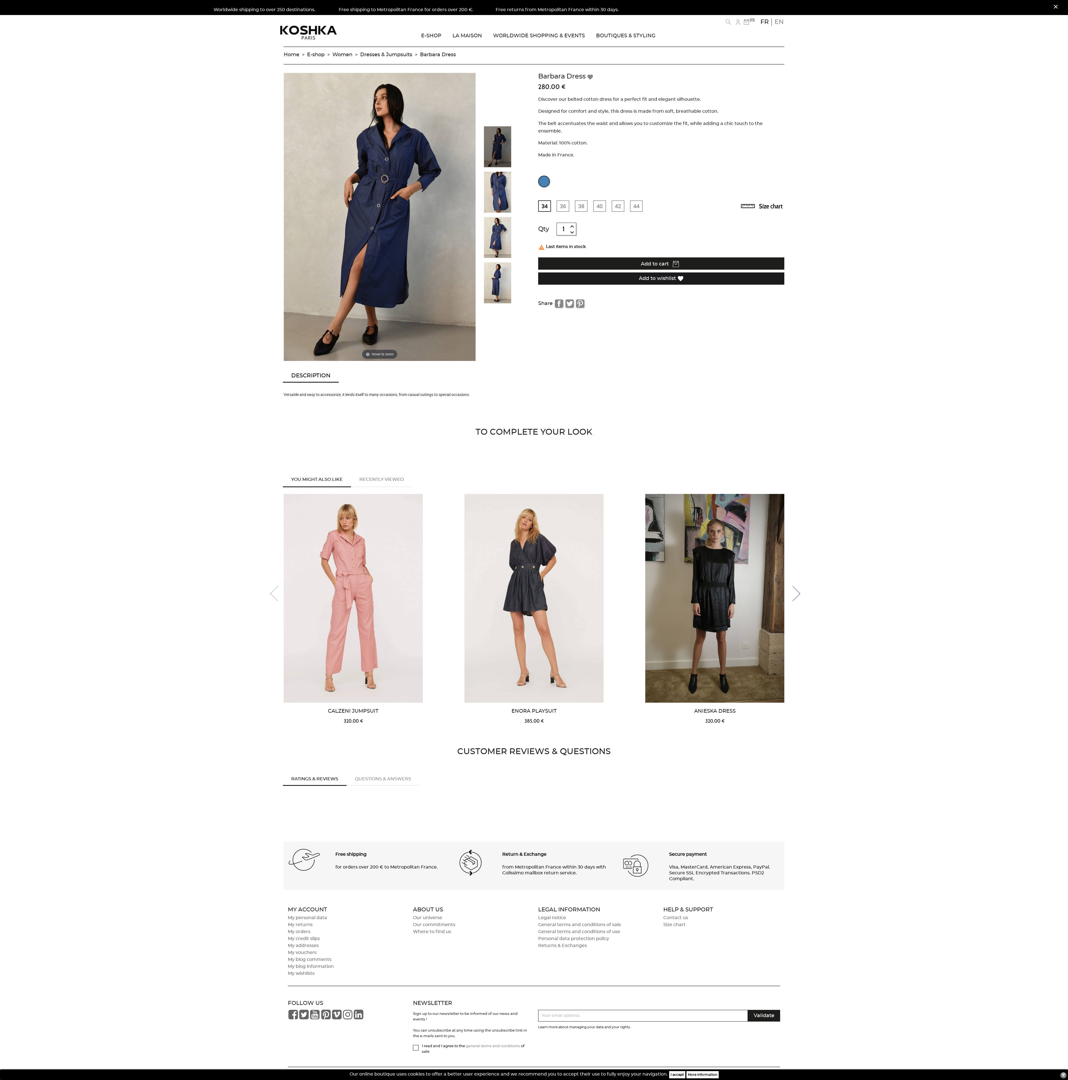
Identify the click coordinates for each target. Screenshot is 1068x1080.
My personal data (307, 918)
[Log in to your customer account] (738, 22)
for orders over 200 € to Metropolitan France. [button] (386, 867)
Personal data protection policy (573, 938)
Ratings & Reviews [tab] (314, 779)
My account (307, 909)
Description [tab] (310, 375)
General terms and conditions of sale (579, 924)
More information (702, 1074)
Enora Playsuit (534, 711)
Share (559, 303)
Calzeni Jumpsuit (353, 711)
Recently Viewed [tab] (381, 479)
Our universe (427, 918)
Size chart (771, 206)
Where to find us (432, 931)
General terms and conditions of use (579, 931)
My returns (300, 924)
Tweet (569, 303)
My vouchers (302, 952)
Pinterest (580, 303)
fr (764, 22)
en (779, 22)
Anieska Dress (715, 711)
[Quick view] (430, 526)
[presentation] (278, 593)
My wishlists (301, 973)
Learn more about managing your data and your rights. (584, 1027)
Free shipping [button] (351, 854)
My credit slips (304, 938)
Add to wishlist (661, 278)
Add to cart (655, 264)
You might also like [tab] (317, 479)
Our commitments (434, 924)
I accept (677, 1074)
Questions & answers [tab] (383, 779)
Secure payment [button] (688, 854)
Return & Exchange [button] (524, 854)
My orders (299, 931)
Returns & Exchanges (562, 945)
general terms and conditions (493, 1046)
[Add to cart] (430, 544)
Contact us (675, 918)
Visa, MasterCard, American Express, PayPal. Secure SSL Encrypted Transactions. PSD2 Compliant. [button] (719, 873)
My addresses (303, 945)
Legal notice (552, 918)
